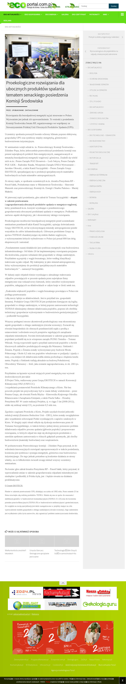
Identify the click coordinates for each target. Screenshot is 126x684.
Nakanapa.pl (107, 659)
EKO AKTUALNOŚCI (11, 14)
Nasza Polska (94, 659)
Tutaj (48, 682)
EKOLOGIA (93, 73)
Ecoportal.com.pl (58, 659)
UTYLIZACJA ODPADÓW (98, 90)
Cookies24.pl (58, 665)
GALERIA (65, 14)
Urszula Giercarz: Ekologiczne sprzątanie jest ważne (39, 553)
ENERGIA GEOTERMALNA (98, 175)
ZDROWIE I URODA (96, 113)
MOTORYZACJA (95, 158)
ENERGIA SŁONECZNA (97, 180)
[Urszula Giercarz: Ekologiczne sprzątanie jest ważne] (42, 541)
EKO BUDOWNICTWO (97, 141)
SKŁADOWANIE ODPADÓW (99, 84)
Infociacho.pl (45, 665)
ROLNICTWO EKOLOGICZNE (100, 152)
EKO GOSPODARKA (32, 14)
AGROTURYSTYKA (96, 146)
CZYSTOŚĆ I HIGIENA (97, 124)
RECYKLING (94, 96)
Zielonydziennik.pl (21, 659)
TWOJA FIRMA (95, 242)
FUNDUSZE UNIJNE (96, 237)
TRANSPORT (94, 163)
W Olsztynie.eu (32, 665)
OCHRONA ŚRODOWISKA (99, 79)
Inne (105, 14)
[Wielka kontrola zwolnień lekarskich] (17, 541)
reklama (7, 20)
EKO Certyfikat (79, 14)
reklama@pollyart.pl (21, 614)
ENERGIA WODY (95, 192)
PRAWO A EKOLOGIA (97, 231)
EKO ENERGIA (50, 14)
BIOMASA (93, 197)
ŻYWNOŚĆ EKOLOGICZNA (99, 118)
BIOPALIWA (94, 203)
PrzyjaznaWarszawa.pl (40, 659)
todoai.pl (92, 665)
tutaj (84, 679)
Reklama (35, 614)
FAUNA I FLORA (95, 248)
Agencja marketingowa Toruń (63, 670)
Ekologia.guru (73, 659)
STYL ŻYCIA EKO (95, 101)
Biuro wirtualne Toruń (107, 665)
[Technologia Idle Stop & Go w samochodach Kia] (66, 541)
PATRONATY (94, 14)
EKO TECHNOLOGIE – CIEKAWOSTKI (102, 135)
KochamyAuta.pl (16, 665)
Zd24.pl (84, 659)
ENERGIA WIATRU (96, 186)
